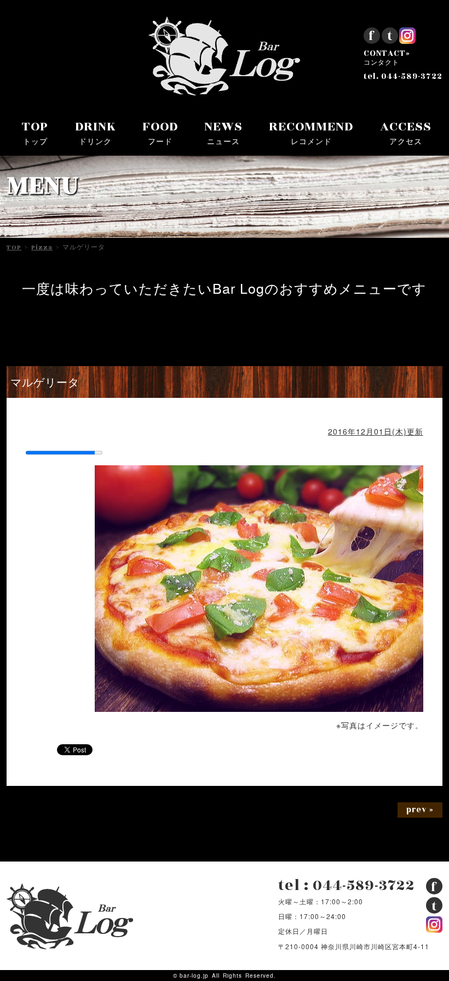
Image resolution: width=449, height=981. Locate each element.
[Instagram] (407, 39)
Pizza (42, 247)
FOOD (160, 132)
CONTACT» (387, 58)
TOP (35, 132)
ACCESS (405, 132)
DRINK (95, 132)
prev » (420, 809)
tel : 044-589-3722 (346, 885)
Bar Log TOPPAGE (224, 55)
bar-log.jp (194, 975)
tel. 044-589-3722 (403, 76)
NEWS (223, 132)
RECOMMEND (311, 132)
